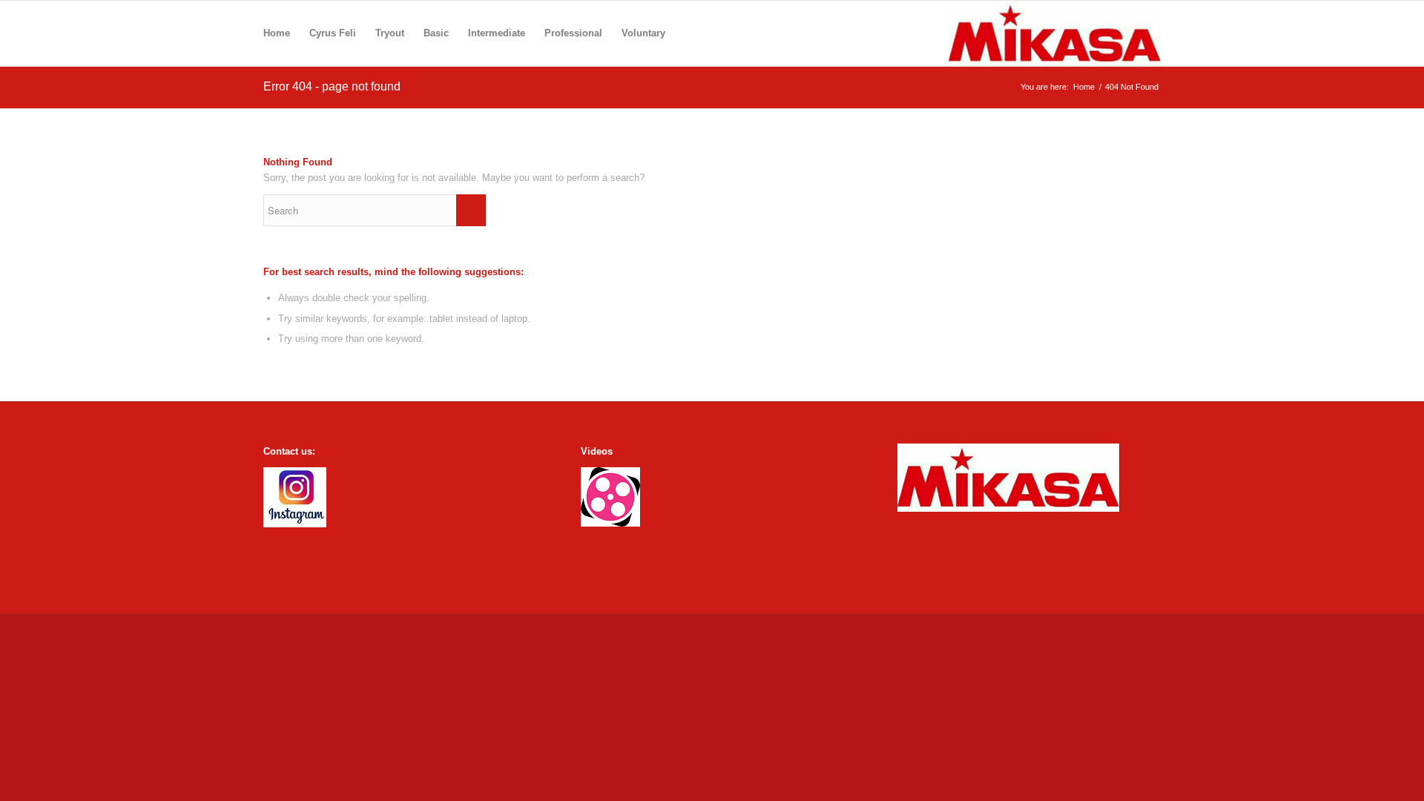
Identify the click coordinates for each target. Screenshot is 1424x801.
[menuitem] (277, 33)
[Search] (689, 33)
